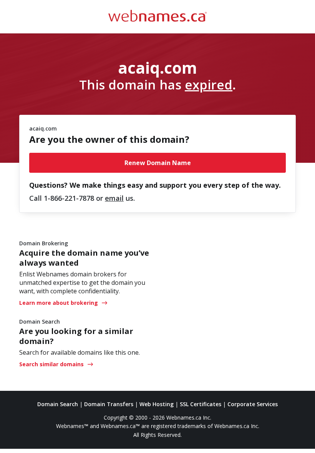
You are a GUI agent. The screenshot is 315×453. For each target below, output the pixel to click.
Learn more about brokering (58, 302)
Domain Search (57, 404)
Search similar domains (51, 364)
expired (208, 84)
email (114, 198)
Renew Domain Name (157, 163)
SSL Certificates (200, 404)
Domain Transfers (108, 404)
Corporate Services (252, 404)
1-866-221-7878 (69, 198)
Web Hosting (156, 404)
